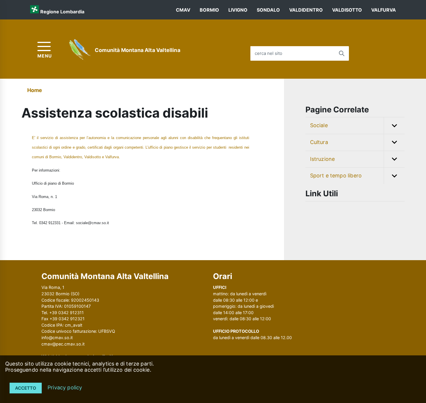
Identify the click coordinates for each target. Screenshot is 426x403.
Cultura (319, 142)
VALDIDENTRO (306, 10)
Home (34, 90)
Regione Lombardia (62, 12)
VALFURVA (383, 10)
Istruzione (322, 159)
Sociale (319, 125)
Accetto (25, 388)
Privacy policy (65, 387)
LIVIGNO (237, 10)
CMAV (183, 10)
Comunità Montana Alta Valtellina (137, 50)
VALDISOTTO (347, 10)
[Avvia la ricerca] (341, 53)
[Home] (80, 50)
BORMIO (209, 10)
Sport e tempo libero (336, 175)
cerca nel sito (268, 53)
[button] (394, 125)
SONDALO (268, 10)
